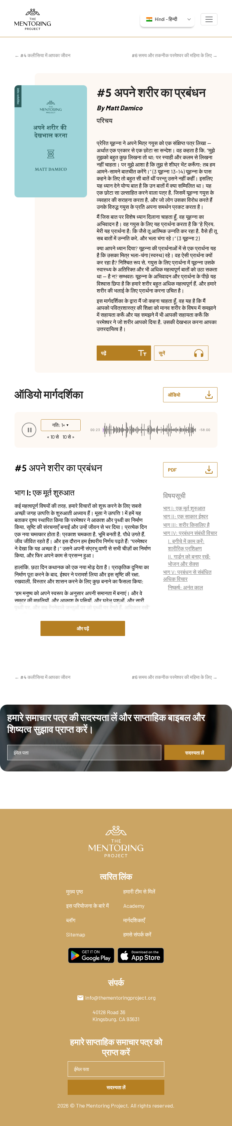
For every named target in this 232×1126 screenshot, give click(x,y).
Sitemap (75, 934)
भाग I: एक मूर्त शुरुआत (184, 508)
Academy (133, 905)
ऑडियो (174, 395)
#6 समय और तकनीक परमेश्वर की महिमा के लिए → (175, 55)
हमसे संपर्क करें (137, 934)
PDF (172, 469)
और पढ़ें (83, 628)
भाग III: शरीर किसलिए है (186, 524)
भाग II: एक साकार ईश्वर (185, 516)
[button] (29, 430)
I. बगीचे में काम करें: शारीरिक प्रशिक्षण (186, 544)
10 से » (69, 437)
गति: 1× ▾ (60, 425)
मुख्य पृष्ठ (74, 891)
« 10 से (53, 437)
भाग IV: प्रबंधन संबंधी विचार (190, 533)
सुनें (162, 353)
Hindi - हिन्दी (166, 19)
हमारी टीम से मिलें (139, 891)
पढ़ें (103, 353)
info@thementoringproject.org (120, 997)
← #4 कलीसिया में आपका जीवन (42, 55)
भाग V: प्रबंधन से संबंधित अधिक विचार (187, 575)
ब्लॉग (70, 920)
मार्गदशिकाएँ (134, 920)
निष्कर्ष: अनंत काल (185, 587)
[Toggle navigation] (209, 19)
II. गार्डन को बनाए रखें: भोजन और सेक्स (189, 560)
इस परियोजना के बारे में (87, 905)
